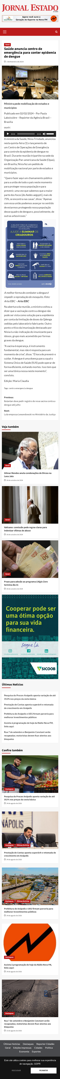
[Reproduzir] (7, 133)
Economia (24, 1051)
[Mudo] (44, 133)
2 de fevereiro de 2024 (15, 62)
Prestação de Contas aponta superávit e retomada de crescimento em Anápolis (28, 706)
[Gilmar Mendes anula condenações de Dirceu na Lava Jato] (30, 450)
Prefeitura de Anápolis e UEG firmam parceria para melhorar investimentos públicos (29, 715)
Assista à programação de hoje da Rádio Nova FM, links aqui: (28, 725)
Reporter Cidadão (45, 1043)
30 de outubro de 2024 (14, 480)
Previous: (29, 401)
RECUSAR (16, 1071)
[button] (5, 31)
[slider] (50, 133)
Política (49, 1047)
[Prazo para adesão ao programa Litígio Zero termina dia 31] (30, 559)
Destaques (9, 789)
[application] (30, 134)
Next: (29, 412)
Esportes (36, 1051)
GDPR (37, 1064)
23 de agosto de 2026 (14, 1031)
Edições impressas (22, 1047)
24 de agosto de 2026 (14, 803)
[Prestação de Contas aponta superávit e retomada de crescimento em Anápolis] (30, 830)
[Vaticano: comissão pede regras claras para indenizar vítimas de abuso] (30, 505)
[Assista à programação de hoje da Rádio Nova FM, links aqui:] (30, 942)
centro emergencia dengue (21, 388)
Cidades (38, 1047)
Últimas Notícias (23, 845)
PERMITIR (43, 1071)
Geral (7, 44)
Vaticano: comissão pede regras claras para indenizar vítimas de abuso (25, 529)
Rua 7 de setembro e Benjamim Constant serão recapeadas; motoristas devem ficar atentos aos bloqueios (27, 735)
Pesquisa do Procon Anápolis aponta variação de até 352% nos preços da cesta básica (30, 697)
